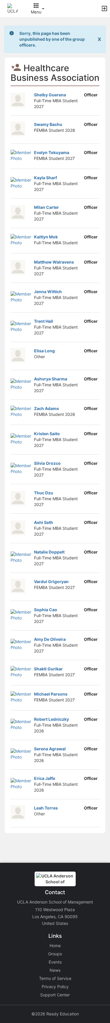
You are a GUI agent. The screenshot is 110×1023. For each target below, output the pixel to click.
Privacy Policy (55, 986)
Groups (55, 953)
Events (55, 961)
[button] (12, 8)
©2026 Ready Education (55, 1013)
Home (55, 945)
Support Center (55, 994)
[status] (55, 39)
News (55, 970)
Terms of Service (55, 978)
